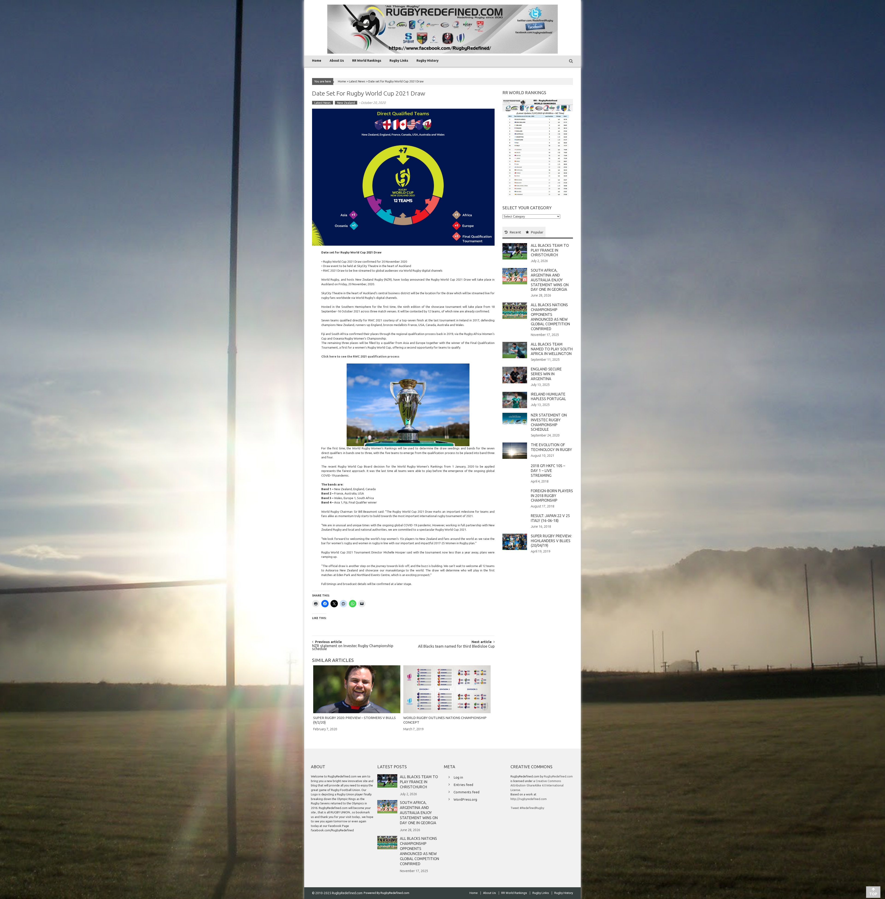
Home (316, 60)
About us (337, 60)
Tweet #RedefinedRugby (527, 807)
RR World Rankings (366, 60)
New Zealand (346, 102)
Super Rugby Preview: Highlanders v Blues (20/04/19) (551, 541)
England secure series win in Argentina (546, 374)
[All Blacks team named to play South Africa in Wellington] (514, 349)
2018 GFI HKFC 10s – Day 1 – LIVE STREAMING (548, 470)
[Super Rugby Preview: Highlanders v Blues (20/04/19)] (514, 541)
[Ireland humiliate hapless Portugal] (514, 399)
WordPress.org (465, 799)
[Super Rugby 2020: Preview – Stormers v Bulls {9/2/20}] (356, 689)
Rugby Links (398, 60)
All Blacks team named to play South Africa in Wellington (552, 349)
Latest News (357, 81)
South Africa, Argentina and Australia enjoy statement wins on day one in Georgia (550, 279)
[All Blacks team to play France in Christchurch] (514, 251)
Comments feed (466, 792)
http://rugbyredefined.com (528, 798)
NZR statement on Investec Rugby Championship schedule (352, 647)
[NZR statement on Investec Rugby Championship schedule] (514, 419)
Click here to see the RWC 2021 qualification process (360, 356)
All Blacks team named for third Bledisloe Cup (456, 646)
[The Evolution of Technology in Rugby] (514, 450)
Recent (515, 232)
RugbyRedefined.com (558, 776)
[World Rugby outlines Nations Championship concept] (446, 689)
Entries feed (463, 785)
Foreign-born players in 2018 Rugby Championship (552, 496)
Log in (458, 777)
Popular (537, 232)
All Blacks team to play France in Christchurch (550, 250)
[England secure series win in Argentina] (514, 374)
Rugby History (427, 60)
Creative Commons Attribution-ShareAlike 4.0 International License (536, 785)
